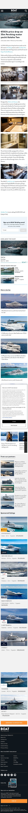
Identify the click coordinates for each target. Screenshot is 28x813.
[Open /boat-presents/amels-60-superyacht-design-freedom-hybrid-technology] (7, 480)
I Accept (14, 421)
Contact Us (4, 739)
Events (15, 756)
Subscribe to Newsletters (14, 722)
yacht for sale (10, 181)
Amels (3, 536)
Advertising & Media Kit (7, 735)
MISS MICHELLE (7, 556)
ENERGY (4, 648)
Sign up (14, 801)
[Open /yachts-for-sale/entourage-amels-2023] (14, 524)
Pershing (9, 47)
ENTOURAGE (5, 533)
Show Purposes (14, 425)
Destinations (4, 762)
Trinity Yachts (4, 603)
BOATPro (16, 758)
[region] (14, 406)
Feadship (3, 627)
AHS (2, 578)
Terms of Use (4, 743)
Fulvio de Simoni (13, 102)
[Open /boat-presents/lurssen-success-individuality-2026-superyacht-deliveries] (7, 497)
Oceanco (3, 581)
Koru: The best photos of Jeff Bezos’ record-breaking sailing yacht (9, 445)
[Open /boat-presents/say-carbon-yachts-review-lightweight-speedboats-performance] (7, 505)
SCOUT (3, 711)
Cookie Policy (4, 745)
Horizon (3, 558)
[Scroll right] (25, 442)
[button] (24, 20)
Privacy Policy (4, 748)
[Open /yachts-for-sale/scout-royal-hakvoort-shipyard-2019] (14, 702)
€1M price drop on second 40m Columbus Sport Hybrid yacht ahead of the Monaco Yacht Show (13, 357)
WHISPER (4, 689)
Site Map (16, 762)
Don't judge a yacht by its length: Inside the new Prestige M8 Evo (21, 472)
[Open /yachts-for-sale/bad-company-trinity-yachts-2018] (14, 591)
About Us (3, 737)
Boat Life (3, 764)
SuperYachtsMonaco (7, 52)
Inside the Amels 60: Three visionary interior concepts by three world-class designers (21, 480)
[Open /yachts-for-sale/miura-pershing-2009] (7, 271)
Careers (3, 741)
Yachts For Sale (5, 758)
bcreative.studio (18, 764)
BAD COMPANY (6, 601)
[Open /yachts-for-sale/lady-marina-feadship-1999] (14, 616)
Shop (15, 760)
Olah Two (3, 257)
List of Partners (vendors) (7, 417)
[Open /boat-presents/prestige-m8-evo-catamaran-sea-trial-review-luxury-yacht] (7, 472)
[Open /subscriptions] (10, 783)
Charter (3, 760)
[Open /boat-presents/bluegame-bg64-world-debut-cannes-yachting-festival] (7, 464)
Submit (23, 230)
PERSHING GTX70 (19, 276)
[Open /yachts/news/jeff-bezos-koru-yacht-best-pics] (9, 436)
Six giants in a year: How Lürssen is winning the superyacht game (20, 497)
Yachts (2, 756)
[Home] (14, 11)
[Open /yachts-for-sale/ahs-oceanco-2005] (14, 569)
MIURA (16, 268)
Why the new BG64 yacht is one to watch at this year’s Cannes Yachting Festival (20, 464)
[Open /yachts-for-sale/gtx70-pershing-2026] (7, 279)
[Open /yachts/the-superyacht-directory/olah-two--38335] (14, 248)
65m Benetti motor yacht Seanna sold (11, 380)
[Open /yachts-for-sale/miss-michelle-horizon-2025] (14, 546)
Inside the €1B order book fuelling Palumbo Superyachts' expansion (20, 488)
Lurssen (3, 691)
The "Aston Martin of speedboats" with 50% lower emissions (20, 505)
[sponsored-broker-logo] (4, 531)
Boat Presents (4, 766)
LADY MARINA (6, 625)
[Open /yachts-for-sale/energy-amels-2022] (14, 638)
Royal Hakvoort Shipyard (7, 714)
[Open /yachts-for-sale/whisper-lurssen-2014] (14, 679)
